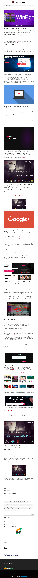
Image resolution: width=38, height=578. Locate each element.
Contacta (5, 543)
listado (12, 367)
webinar (21, 508)
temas (19, 507)
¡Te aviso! (5, 542)
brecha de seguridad (7, 502)
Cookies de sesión (15, 573)
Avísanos (5, 350)
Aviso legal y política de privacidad (9, 545)
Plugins (17, 447)
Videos (5, 521)
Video (13, 508)
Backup (27, 501)
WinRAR (12, 35)
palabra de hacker (6, 505)
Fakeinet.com (6, 285)
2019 (7, 501)
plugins (20, 505)
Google (33, 234)
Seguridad (32, 30)
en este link (24, 157)
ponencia (23, 505)
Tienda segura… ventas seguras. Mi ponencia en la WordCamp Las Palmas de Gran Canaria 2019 (18, 185)
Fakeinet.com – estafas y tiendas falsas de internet (18, 281)
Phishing (11, 505)
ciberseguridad (21, 502)
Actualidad (10, 501)
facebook (21, 504)
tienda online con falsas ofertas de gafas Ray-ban (21, 322)
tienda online (23, 507)
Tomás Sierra (7, 30)
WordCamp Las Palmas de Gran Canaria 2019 (25, 191)
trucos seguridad (30, 507)
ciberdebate (16, 502)
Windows (31, 32)
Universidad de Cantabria (7, 508)
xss (15, 510)
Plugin (17, 505)
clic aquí (28, 461)
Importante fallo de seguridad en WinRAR (15, 28)
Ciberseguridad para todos (26, 30)
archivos (14, 501)
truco (26, 507)
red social (32, 505)
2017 (4, 501)
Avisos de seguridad (17, 30)
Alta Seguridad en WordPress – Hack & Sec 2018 (17, 445)
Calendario (12, 502)
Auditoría (17, 501)
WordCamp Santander (7, 510)
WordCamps (24, 187)
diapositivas (14, 504)
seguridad (17, 41)
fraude (25, 504)
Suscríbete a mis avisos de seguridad (9, 255)
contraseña (26, 502)
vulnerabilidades (17, 508)
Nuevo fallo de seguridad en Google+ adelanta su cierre (17, 230)
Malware (31, 504)
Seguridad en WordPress (14, 507)
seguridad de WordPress (14, 116)
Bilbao (30, 501)
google (28, 504)
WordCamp (25, 508)
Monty (14, 334)
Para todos (5, 524)
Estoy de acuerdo (24, 576)
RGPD (5, 507)
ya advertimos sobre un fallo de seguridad (15, 238)
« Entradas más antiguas (7, 486)
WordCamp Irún (30, 508)
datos (11, 504)
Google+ (15, 243)
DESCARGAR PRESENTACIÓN (19, 195)
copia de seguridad (6, 504)
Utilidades (13, 369)
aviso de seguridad (22, 501)
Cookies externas (23, 573)
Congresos (17, 187)
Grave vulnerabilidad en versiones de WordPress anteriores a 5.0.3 (17, 106)
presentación (27, 505)
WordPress (28, 187)
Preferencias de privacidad (16, 576)
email (18, 504)
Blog (21, 30)
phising (14, 505)
